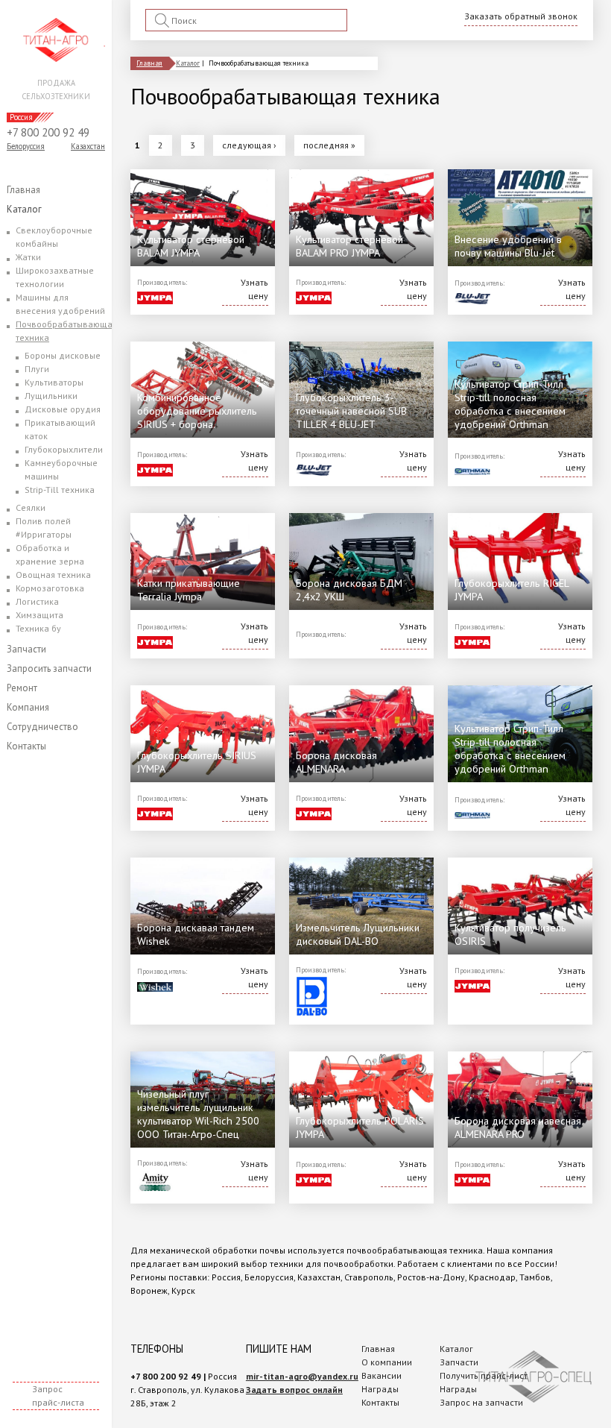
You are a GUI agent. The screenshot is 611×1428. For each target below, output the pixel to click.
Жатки (28, 256)
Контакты (26, 746)
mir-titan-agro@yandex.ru (302, 1376)
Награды (380, 1388)
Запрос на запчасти (481, 1402)
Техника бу (38, 628)
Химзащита (39, 614)
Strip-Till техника (60, 489)
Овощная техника (53, 574)
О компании (386, 1362)
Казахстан (88, 146)
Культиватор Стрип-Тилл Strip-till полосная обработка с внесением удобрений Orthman (510, 404)
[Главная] (56, 40)
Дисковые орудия (63, 409)
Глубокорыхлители (64, 449)
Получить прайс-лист (484, 1375)
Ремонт (22, 688)
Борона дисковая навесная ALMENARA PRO (518, 1127)
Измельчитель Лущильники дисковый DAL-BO (358, 934)
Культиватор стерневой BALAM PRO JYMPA (349, 246)
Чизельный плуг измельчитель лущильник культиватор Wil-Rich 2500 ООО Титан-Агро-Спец (198, 1113)
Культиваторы (54, 382)
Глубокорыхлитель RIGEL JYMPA (512, 589)
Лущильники (51, 395)
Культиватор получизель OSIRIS (510, 934)
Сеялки (30, 507)
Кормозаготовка (50, 588)
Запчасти (26, 649)
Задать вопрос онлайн (294, 1389)
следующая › (249, 145)
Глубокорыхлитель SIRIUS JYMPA (196, 762)
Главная (23, 189)
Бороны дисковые (63, 355)
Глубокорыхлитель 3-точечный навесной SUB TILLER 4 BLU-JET (351, 410)
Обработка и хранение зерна (50, 554)
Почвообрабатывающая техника (66, 330)
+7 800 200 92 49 (48, 132)
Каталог (24, 209)
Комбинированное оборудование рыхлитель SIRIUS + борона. (197, 410)
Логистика (37, 601)
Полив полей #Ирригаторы (44, 527)
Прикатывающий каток (60, 429)
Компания (28, 707)
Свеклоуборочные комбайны (54, 236)
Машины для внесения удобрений (60, 304)
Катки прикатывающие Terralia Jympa (188, 589)
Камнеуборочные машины (61, 469)
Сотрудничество (42, 726)
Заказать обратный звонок (520, 16)
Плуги (37, 368)
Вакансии (381, 1375)
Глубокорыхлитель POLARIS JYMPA (360, 1127)
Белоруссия (26, 146)
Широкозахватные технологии (55, 277)
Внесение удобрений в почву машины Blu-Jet (508, 246)
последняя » (329, 145)
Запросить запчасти (49, 668)
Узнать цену (254, 289)
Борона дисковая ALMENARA (336, 762)
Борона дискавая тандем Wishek (195, 934)
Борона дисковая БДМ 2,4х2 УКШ (349, 589)
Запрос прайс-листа (58, 1395)
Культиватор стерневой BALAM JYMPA (190, 246)
